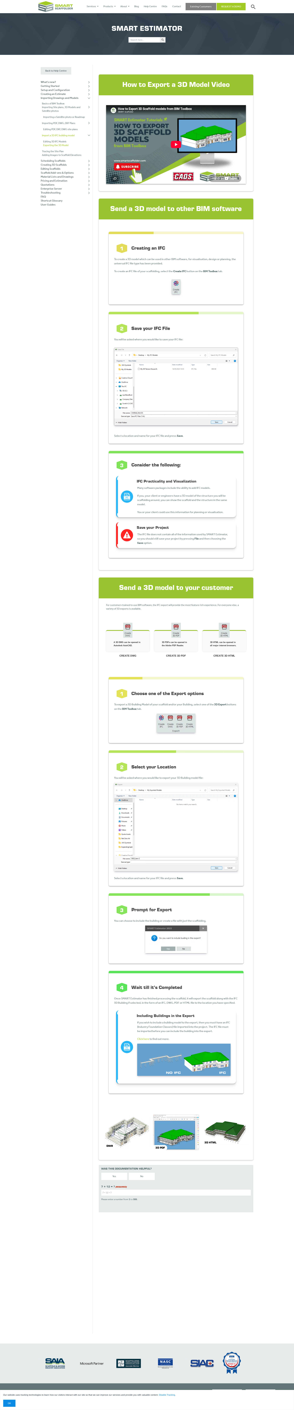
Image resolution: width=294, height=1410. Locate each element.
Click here (143, 1039)
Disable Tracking (167, 1395)
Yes (114, 1176)
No (141, 1176)
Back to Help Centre (56, 70)
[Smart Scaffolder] (55, 6)
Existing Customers (201, 6)
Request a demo (231, 6)
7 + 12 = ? (114, 1186)
